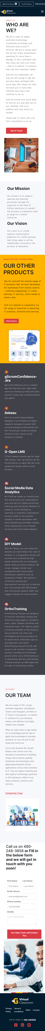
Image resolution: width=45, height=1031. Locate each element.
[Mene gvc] (8, 12)
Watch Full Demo (8, 4)
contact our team (14, 793)
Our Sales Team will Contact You (24, 934)
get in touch (16, 130)
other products (11, 321)
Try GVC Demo (27, 4)
